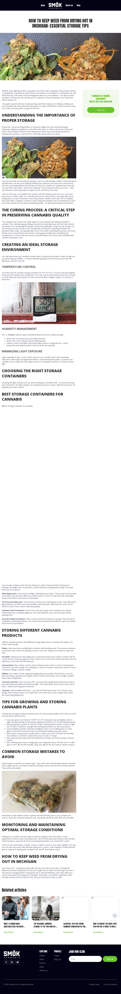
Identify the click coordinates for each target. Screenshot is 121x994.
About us (69, 5)
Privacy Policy (94, 984)
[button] (115, 915)
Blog (78, 5)
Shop (43, 5)
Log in (57, 955)
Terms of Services (110, 984)
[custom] (6, 962)
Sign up (57, 959)
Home (42, 955)
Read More (9, 932)
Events (42, 963)
